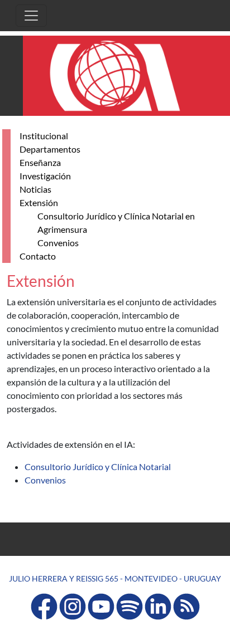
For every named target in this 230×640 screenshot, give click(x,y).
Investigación (45, 175)
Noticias (35, 189)
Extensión (39, 202)
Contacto (38, 256)
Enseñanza (40, 162)
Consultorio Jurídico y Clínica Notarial (98, 466)
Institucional (44, 135)
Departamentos (50, 149)
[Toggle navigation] (31, 15)
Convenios (58, 242)
